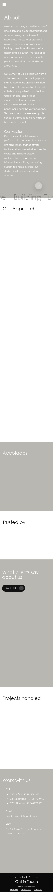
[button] (4, 4)
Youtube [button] (38, 889)
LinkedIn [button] (14, 889)
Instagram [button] (26, 889)
